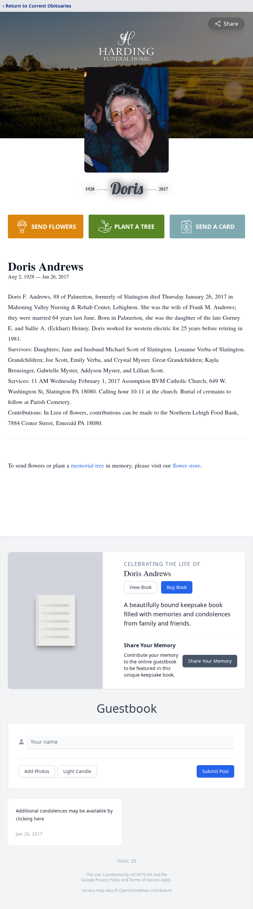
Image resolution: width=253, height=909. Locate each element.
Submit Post (215, 771)
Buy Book (177, 587)
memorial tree (87, 465)
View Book (140, 587)
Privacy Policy (108, 880)
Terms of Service (144, 880)
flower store (186, 465)
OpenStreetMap (133, 890)
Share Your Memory (210, 661)
